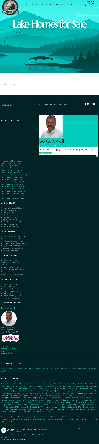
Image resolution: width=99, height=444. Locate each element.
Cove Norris (80, 386)
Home (27, 4)
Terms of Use (83, 429)
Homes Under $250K (8, 369)
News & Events (35, 104)
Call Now (90, 1)
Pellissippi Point (84, 398)
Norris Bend (69, 395)
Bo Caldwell (8, 308)
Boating (58, 104)
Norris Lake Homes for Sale (10, 168)
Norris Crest (82, 395)
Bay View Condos (44, 384)
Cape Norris (20, 386)
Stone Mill (79, 402)
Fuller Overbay (84, 388)
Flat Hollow (71, 388)
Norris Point (15, 398)
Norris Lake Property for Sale (11, 163)
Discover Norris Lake (10, 260)
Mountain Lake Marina (39, 395)
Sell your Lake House (10, 250)
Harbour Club (6, 391)
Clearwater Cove (52, 386)
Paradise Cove (55, 398)
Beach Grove (59, 384)
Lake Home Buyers (48, 4)
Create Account (9, 213)
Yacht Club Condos (40, 412)
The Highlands (8, 407)
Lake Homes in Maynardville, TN (12, 184)
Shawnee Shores (50, 402)
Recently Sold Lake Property (12, 236)
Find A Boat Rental (9, 289)
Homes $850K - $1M (79, 369)
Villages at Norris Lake (27, 409)
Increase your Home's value (13, 241)
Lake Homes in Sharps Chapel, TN (13, 191)
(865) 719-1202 (46, 153)
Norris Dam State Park (11, 267)
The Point (33, 407)
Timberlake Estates (68, 407)
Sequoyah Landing (34, 402)
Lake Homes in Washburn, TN (11, 198)
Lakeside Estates (35, 393)
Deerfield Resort (11, 388)
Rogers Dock (19, 402)
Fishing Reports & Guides (12, 296)
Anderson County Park (11, 263)
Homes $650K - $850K (62, 369)
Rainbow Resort (69, 400)
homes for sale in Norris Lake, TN (40, 417)
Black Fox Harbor (84, 384)
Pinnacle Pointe (6, 400)
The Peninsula (21, 407)
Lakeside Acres (20, 393)
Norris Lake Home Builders (12, 224)
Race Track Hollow (54, 400)
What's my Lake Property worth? (14, 239)
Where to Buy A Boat (10, 291)
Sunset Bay (35, 405)
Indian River (7, 393)
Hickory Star (33, 391)
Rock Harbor (5, 402)
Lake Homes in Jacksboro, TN (11, 179)
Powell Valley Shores (36, 400)
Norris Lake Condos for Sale (11, 170)
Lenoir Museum (8, 272)
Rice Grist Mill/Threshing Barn (13, 269)
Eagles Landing (57, 388)
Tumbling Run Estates (86, 407)
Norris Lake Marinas (10, 284)
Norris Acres (55, 395)
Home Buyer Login (9, 210)
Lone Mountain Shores (18, 395)
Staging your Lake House (12, 246)
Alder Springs (29, 384)
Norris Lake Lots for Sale (9, 173)
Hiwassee (75, 391)
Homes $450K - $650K (44, 369)
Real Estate (34, 4)
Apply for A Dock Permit (11, 220)
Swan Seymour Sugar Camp (66, 405)
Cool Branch (67, 386)
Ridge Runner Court (86, 400)
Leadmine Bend (67, 393)
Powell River (20, 400)
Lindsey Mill (81, 393)
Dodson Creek (42, 388)
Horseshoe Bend (88, 391)
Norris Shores (27, 398)
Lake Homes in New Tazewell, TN (13, 186)
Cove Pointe (92, 386)
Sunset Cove (48, 405)
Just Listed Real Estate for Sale (11, 161)
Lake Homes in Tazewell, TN (11, 196)
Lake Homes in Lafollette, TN (11, 182)
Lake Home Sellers (62, 4)
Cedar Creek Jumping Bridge (13, 274)
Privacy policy (94, 429)
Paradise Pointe (70, 398)
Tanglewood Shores (87, 405)
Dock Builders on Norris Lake (13, 222)
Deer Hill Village (27, 388)
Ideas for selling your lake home (14, 243)
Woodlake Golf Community (20, 412)
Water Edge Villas (46, 409)
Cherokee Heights (35, 386)
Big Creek (70, 384)
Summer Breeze (22, 405)
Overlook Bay (41, 398)
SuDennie (90, 402)
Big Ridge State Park (10, 265)
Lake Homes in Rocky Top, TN (11, 189)
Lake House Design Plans (11, 226)
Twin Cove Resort (9, 409)
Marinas (48, 104)
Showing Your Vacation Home (13, 248)
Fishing (67, 104)
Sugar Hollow (7, 405)
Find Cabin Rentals (9, 286)
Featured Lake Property (9, 166)
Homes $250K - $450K (26, 369)
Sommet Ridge (66, 402)
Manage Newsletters (10, 217)
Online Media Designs (18, 439)
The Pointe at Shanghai (49, 407)
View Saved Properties (11, 215)
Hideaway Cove (62, 391)
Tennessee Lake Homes (34, 429)
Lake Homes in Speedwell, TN (11, 193)
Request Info (75, 4)
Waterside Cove (80, 409)
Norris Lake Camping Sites (12, 293)
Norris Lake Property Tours (12, 208)
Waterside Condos (63, 409)
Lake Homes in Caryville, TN (11, 177)
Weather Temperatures (11, 298)
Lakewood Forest (51, 393)
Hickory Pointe (19, 391)
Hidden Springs (47, 391)
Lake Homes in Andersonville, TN (12, 175)
